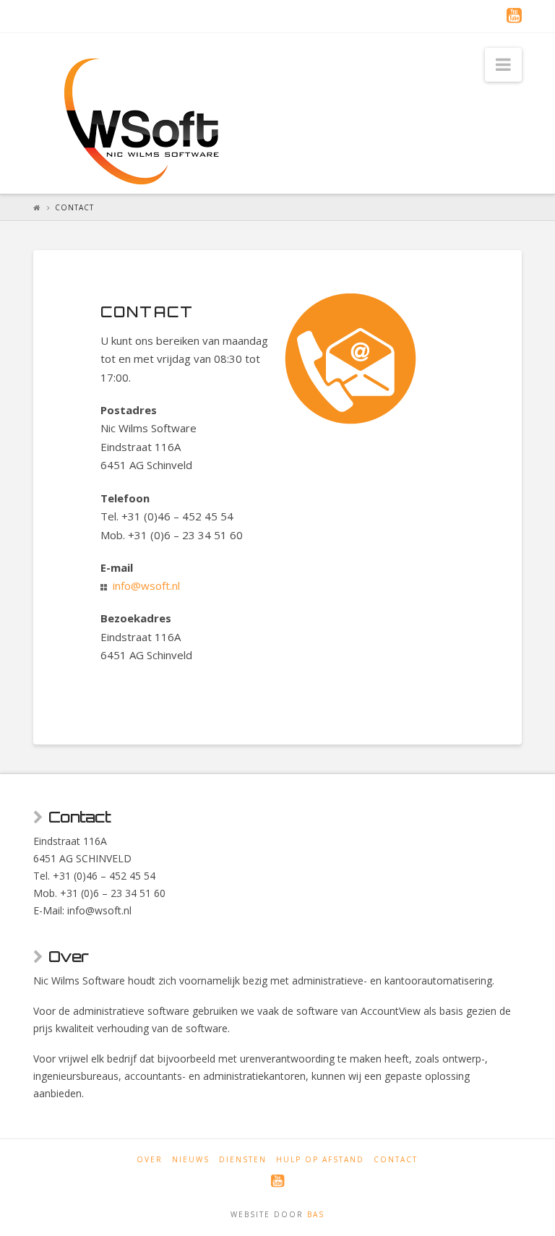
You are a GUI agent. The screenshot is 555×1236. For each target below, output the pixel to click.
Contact (396, 1159)
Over (150, 1159)
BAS (315, 1214)
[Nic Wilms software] (141, 121)
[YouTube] (514, 16)
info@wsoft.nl (146, 585)
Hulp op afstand (320, 1159)
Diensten (243, 1159)
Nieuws (191, 1159)
